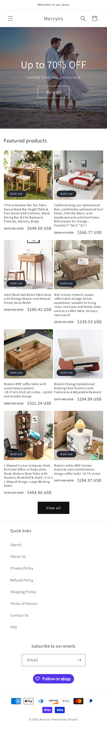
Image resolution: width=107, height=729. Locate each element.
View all (53, 507)
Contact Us (19, 615)
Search (16, 544)
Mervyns (45, 719)
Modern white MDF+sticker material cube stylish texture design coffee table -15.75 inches (77, 469)
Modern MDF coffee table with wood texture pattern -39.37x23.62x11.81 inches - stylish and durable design (28, 390)
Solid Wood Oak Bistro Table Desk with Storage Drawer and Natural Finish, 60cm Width (27, 299)
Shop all (53, 92)
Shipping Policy (23, 591)
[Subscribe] (79, 660)
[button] (10, 18)
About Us (18, 556)
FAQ (13, 627)
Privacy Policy (21, 568)
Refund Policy (22, 580)
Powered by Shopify (64, 719)
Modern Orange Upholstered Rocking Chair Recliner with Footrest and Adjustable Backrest (77, 388)
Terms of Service (24, 603)
